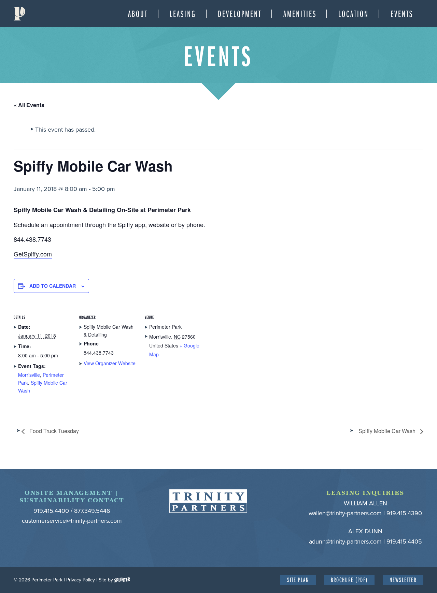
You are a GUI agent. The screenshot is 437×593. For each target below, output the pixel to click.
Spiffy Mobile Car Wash (387, 431)
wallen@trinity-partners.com (345, 513)
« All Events (29, 105)
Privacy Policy (80, 580)
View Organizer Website (110, 363)
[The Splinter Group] (122, 580)
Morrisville (29, 374)
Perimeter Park (19, 13)
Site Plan (298, 579)
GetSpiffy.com (33, 253)
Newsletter (403, 579)
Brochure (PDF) (349, 579)
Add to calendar (52, 285)
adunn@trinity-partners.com (345, 541)
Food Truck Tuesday (53, 431)
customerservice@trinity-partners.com (72, 520)
